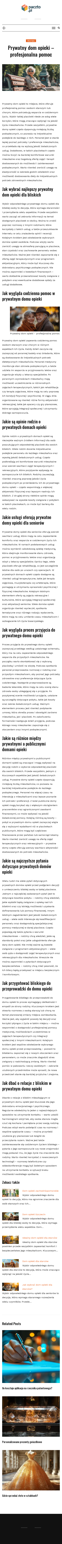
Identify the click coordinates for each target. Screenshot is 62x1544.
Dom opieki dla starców (35, 1261)
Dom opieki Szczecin (33, 1214)
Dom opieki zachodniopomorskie (40, 1190)
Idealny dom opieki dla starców (39, 1237)
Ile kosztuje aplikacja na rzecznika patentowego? (27, 1388)
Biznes (31, 40)
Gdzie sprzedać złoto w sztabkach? (20, 1495)
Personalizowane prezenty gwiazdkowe (22, 1442)
